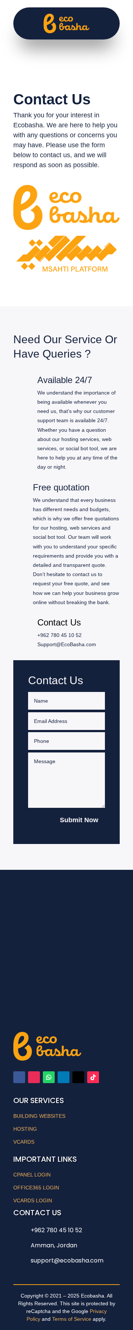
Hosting (25, 1128)
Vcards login (32, 1200)
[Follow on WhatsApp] (49, 1077)
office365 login (36, 1187)
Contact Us (59, 622)
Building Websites (39, 1116)
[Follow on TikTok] (93, 1077)
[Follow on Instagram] (34, 1077)
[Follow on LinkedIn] (63, 1077)
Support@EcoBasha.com (66, 644)
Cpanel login (32, 1174)
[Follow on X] (78, 1077)
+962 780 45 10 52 (59, 635)
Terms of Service (71, 1319)
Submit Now (79, 820)
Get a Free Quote (60, 957)
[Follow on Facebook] (19, 1077)
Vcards (23, 1141)
